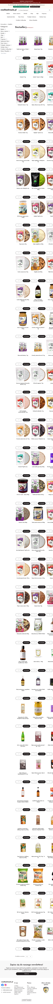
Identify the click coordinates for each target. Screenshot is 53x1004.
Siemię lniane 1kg (38, 606)
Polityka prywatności (18, 991)
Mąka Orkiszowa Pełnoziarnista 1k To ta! (23, 773)
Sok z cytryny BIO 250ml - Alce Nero (23, 745)
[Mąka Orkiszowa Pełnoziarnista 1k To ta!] (22, 764)
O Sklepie (16, 986)
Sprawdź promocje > (35, 6)
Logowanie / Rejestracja (32, 988)
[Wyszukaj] (49, 10)
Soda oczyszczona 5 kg (23, 272)
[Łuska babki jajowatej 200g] (38, 458)
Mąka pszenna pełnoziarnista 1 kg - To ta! (38, 745)
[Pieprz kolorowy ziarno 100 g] (38, 569)
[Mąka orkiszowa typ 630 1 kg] (38, 96)
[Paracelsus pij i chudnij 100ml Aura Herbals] (38, 680)
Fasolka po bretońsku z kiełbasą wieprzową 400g (22, 829)
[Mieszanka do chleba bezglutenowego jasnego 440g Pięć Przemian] (22, 708)
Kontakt (29, 5)
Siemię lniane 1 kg (38, 49)
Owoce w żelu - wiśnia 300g (23, 494)
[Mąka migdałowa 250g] (38, 235)
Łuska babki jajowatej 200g (38, 466)
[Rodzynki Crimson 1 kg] (22, 96)
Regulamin (16, 994)
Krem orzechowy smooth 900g (22, 328)
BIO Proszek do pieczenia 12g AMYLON (38, 912)
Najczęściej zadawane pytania (31, 993)
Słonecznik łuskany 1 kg (23, 355)
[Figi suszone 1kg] (22, 235)
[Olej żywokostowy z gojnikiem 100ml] (22, 680)
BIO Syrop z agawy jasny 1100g (22, 216)
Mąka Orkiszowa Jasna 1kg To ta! (38, 773)
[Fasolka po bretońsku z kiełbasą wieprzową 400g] (22, 820)
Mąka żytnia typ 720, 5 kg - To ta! (38, 857)
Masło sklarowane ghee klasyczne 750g (38, 718)
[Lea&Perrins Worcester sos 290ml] (38, 792)
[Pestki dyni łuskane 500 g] (38, 486)
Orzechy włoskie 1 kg (22, 132)
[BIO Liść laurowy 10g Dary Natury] (22, 903)
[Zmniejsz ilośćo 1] (16, 58)
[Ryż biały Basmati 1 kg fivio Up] (22, 541)
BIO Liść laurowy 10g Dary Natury (23, 912)
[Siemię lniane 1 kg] (38, 40)
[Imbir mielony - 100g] (38, 653)
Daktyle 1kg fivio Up (38, 216)
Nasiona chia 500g (23, 522)
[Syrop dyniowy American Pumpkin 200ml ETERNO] (22, 792)
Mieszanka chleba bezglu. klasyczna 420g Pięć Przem (38, 829)
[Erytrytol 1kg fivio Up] (22, 458)
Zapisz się (26, 973)
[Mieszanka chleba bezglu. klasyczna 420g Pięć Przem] (38, 820)
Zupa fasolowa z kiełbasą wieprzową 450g (22, 857)
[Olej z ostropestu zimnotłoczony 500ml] (38, 291)
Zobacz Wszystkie (33, 20)
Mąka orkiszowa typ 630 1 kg (38, 104)
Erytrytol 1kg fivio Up (22, 466)
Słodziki (25, 13)
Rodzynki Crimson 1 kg (23, 104)
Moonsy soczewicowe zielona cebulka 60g (22, 885)
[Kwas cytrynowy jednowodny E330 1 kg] (38, 541)
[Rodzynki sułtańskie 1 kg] (38, 402)
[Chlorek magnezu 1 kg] (38, 374)
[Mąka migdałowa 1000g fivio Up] (38, 152)
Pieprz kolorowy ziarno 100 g (38, 578)
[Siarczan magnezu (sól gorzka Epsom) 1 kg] (22, 374)
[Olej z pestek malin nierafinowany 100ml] (22, 653)
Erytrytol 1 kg (23, 77)
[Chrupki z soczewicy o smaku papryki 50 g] (38, 931)
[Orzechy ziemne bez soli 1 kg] (38, 346)
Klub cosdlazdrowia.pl (18, 987)
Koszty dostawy (30, 991)
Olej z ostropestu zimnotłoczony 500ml (38, 300)
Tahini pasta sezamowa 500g (38, 522)
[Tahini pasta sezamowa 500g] (38, 513)
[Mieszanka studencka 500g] (22, 625)
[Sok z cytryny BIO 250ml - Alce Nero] (22, 736)
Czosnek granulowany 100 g (23, 578)
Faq (28, 986)
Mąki (37, 13)
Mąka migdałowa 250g (38, 244)
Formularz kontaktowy (5, 987)
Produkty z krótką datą (21, 20)
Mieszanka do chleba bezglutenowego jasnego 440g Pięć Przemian (23, 718)
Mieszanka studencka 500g (23, 633)
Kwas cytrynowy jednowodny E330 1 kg (38, 551)
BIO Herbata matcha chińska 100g (38, 189)
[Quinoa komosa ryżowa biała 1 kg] (22, 152)
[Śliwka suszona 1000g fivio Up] (38, 430)
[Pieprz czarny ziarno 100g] (22, 597)
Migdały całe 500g (38, 272)
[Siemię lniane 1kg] (38, 597)
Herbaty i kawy (42, 17)
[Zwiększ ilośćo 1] (21, 58)
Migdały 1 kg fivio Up (38, 132)
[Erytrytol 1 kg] (22, 68)
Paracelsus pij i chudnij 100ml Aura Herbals (38, 690)
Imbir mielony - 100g (38, 661)
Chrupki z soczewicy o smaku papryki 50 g (38, 940)
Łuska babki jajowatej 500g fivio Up (23, 300)
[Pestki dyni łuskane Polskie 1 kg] (22, 40)
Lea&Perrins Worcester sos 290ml (38, 801)
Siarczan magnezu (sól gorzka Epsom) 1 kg (22, 384)
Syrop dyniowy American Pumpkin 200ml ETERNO (22, 801)
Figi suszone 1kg (22, 244)
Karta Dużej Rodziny (18, 990)
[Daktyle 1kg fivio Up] (38, 207)
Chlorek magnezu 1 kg (38, 383)
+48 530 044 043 (12, 5)
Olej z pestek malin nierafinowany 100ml (22, 662)
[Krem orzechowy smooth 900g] (22, 319)
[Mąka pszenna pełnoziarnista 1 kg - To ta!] (38, 736)
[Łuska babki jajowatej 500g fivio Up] (22, 291)
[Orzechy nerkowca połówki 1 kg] (38, 319)
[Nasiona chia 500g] (22, 513)
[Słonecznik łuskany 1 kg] (22, 346)
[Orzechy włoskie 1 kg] (22, 124)
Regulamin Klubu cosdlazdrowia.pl (38, 5)
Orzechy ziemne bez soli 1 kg (38, 355)
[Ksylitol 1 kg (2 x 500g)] (38, 68)
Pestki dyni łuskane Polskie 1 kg (23, 49)
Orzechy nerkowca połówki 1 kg (38, 328)
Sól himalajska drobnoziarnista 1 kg (22, 411)
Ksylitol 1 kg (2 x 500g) (38, 77)
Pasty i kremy (21, 17)
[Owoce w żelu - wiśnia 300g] (22, 486)
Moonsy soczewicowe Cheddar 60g (38, 885)
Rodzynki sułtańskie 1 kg (38, 411)
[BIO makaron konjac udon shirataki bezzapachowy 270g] (22, 931)
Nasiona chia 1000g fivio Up (23, 188)
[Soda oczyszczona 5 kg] (22, 263)
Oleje (32, 13)
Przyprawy (44, 13)
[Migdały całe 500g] (38, 263)
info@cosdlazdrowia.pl (22, 5)
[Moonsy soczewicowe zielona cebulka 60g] (22, 875)
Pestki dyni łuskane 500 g (38, 494)
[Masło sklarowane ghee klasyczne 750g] (38, 708)
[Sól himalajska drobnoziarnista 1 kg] (22, 402)
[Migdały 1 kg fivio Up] (38, 124)
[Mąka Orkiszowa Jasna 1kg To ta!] (38, 764)
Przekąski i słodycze (31, 17)
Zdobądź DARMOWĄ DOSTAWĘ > (21, 6)
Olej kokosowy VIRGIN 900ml (38, 633)
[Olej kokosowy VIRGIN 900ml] (38, 625)
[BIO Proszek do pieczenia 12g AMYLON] (38, 903)
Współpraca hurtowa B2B (19, 988)
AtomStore (29, 1000)
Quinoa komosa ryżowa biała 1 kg (22, 161)
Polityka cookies (17, 992)
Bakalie (8, 13)
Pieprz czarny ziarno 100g (23, 606)
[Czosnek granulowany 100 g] (22, 569)
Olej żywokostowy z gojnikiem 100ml (23, 690)
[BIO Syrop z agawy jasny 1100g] (22, 207)
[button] (30, 956)
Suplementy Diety (11, 17)
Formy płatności (30, 990)
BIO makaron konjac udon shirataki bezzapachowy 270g (22, 940)
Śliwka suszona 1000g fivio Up (38, 439)
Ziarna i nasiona (16, 13)
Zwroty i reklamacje (31, 987)
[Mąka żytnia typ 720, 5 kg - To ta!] (38, 848)
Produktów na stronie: (20, 956)
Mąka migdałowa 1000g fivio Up (38, 161)
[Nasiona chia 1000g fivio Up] (22, 179)
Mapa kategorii (3, 53)
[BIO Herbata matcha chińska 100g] (38, 179)
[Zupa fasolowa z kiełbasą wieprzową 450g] (22, 848)
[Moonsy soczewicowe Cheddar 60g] (38, 875)
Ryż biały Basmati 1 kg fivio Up (22, 550)
